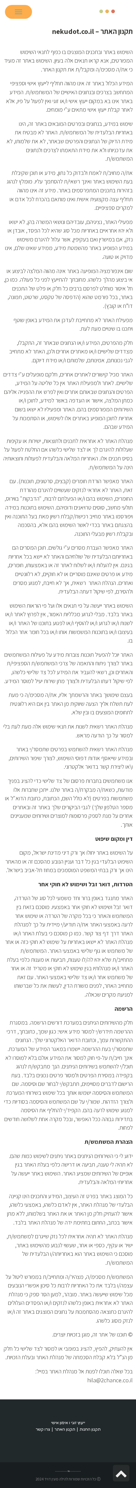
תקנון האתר (64, 1429)
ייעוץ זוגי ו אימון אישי (68, 1422)
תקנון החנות (90, 1429)
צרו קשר (43, 1429)
